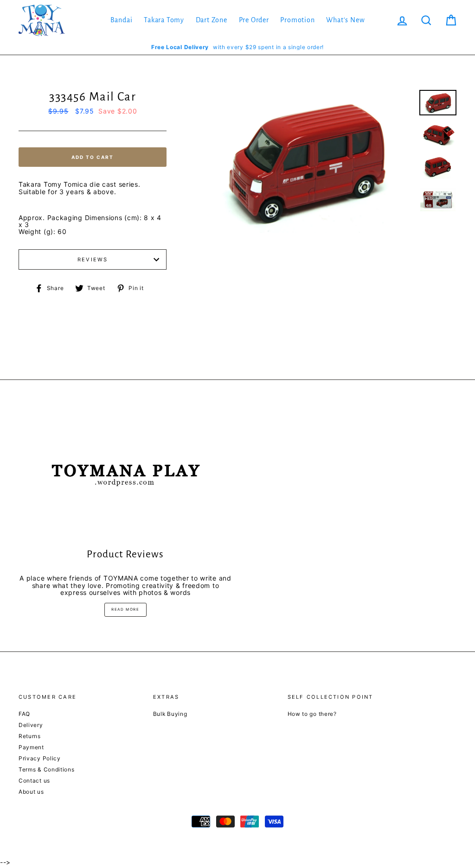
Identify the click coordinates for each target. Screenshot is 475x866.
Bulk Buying (170, 713)
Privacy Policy (40, 758)
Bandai (121, 20)
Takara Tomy (164, 20)
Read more (125, 609)
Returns (30, 736)
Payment (31, 747)
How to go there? (312, 713)
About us (31, 791)
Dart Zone (211, 20)
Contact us (34, 780)
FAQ (24, 713)
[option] (237, 47)
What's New (345, 20)
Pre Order (254, 20)
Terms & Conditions (47, 769)
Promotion (297, 20)
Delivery (31, 724)
